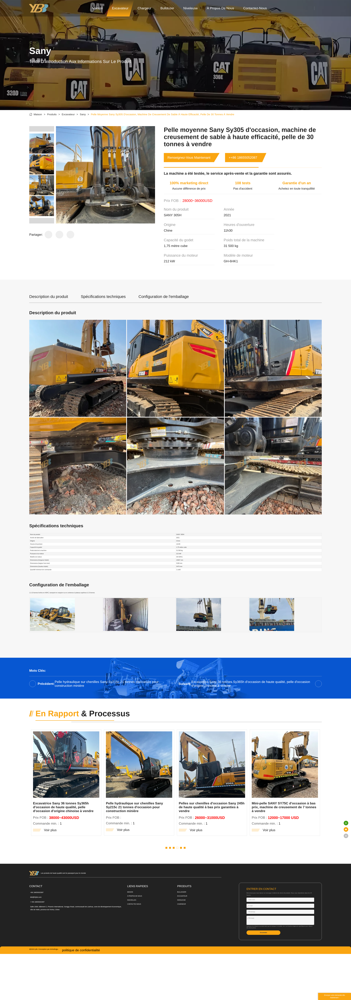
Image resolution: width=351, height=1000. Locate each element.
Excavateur (120, 8)
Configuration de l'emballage (163, 296)
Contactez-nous (255, 8)
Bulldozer (167, 8)
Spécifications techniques (103, 296)
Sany (83, 114)
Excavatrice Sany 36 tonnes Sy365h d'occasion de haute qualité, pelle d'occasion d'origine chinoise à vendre (250, 684)
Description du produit (48, 296)
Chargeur (144, 8)
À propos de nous (220, 8)
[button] (41, 129)
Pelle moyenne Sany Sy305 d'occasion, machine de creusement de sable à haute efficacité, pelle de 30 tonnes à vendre (162, 114)
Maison (97, 8)
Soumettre (263, 932)
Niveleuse (190, 8)
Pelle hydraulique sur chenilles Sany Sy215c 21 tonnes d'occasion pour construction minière (107, 684)
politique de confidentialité (81, 950)
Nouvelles (131, 900)
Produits (52, 114)
